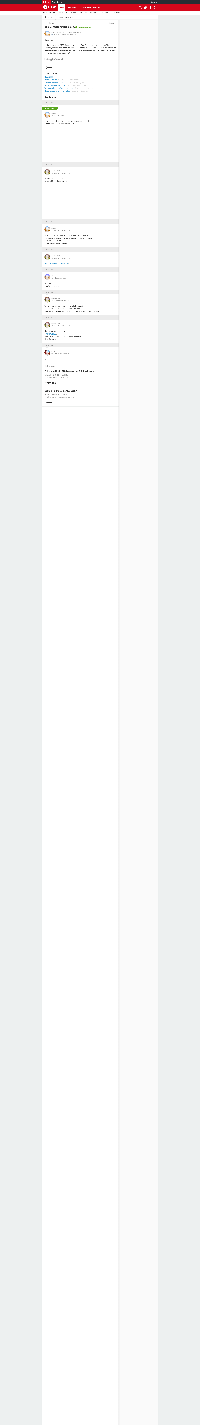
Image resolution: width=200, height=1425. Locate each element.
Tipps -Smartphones (77, 85)
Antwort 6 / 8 (50, 292)
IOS (67, 13)
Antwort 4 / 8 (50, 249)
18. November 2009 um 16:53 (60, 116)
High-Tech (46, 2)
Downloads (86, 7)
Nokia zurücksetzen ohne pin (56, 85)
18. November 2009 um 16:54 (60, 173)
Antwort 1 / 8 (50, 103)
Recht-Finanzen (57, 2)
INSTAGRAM (84, 13)
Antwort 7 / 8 (50, 317)
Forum (61, 7)
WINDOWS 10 (74, 13)
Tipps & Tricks (73, 7)
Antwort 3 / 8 (50, 222)
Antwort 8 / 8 (50, 345)
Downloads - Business (84, 88)
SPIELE (45, 13)
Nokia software (50, 80)
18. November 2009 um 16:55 (60, 326)
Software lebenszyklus (53, 83)
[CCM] (49, 7)
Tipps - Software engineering (76, 83)
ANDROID (61, 13)
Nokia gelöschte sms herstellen (57, 91)
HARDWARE (117, 13)
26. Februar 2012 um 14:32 (67, 35)
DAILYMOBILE (50, 334)
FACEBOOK (108, 13)
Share (49, 68)
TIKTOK (101, 13)
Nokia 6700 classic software (56, 263)
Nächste (111, 23)
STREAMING (52, 13)
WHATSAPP (93, 13)
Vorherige (50, 23)
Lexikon (96, 7)
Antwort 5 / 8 (50, 269)
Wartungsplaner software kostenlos (58, 88)
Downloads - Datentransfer (69, 80)
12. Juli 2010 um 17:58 (58, 278)
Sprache (154, 2)
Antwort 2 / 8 (50, 164)
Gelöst (79, 27)
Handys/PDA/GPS (64, 17)
